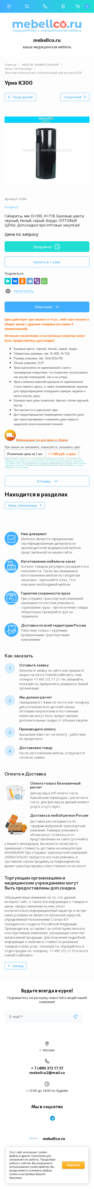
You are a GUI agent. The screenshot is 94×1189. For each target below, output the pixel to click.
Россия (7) (11, 207)
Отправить (75, 1017)
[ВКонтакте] (15, 281)
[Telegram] (29, 281)
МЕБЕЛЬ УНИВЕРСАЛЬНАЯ (40, 65)
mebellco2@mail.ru (47, 1072)
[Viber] (37, 281)
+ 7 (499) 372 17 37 (47, 1068)
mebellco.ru (47, 40)
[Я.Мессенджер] (8, 281)
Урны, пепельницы (18, 69)
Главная (10, 65)
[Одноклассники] (22, 281)
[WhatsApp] (44, 281)
